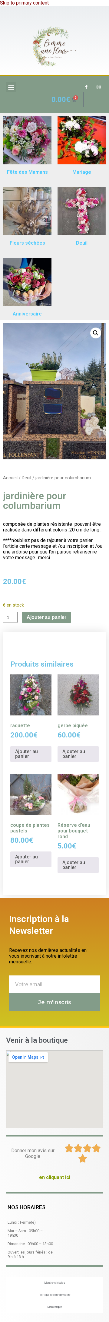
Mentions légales (54, 1282)
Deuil (26, 477)
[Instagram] (98, 87)
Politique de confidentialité (54, 1294)
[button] (11, 87)
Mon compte (54, 1306)
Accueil (10, 477)
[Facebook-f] (86, 87)
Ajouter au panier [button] (26, 754)
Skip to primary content (24, 3)
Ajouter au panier (46, 617)
